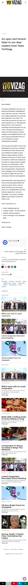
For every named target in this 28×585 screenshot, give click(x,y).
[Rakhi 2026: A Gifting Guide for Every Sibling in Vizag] (14, 405)
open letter (18, 281)
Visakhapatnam (6, 413)
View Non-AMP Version (18, 553)
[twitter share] (3, 267)
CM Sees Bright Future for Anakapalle (13, 506)
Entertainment (6, 442)
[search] (25, 2)
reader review (21, 283)
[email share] (6, 267)
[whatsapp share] (15, 267)
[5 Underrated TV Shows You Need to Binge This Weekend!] (14, 433)
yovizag (4, 286)
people (24, 281)
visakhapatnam (13, 284)
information (4, 281)
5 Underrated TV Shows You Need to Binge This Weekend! (12, 448)
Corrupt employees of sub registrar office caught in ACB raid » (15, 252)
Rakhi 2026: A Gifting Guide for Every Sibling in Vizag (14, 418)
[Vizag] (14, 2)
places (14, 283)
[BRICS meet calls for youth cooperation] (14, 304)
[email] (8, 583)
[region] (14, 18)
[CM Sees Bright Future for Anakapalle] (14, 348)
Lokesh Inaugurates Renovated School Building (14, 477)
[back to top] (24, 579)
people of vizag (7, 283)
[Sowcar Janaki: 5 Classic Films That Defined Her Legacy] (14, 522)
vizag (20, 284)
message (11, 281)
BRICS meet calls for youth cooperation (14, 387)
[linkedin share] (12, 267)
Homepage (4, 33)
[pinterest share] (9, 267)
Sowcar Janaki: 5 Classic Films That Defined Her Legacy (13, 536)
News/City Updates (7, 472)
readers (5, 284)
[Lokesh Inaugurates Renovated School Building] (14, 326)
